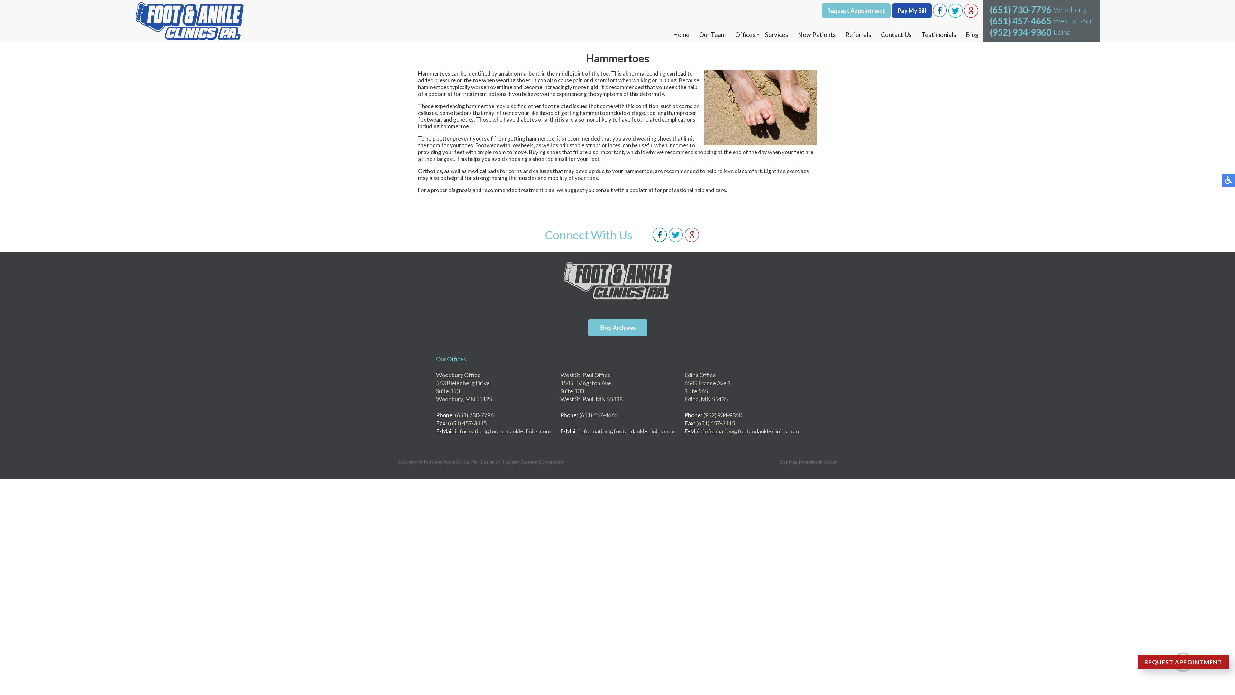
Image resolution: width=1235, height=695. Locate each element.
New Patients (817, 34)
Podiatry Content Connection (533, 462)
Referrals (858, 34)
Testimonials (938, 34)
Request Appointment (856, 10)
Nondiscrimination (819, 462)
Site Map (789, 462)
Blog (972, 34)
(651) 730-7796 (1020, 9)
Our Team (712, 34)
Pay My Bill (912, 10)
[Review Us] (691, 240)
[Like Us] (659, 240)
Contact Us (896, 34)
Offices (745, 34)
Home (681, 34)
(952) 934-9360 (1020, 32)
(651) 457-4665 (1020, 20)
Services (776, 34)
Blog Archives (617, 327)
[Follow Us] (675, 240)
